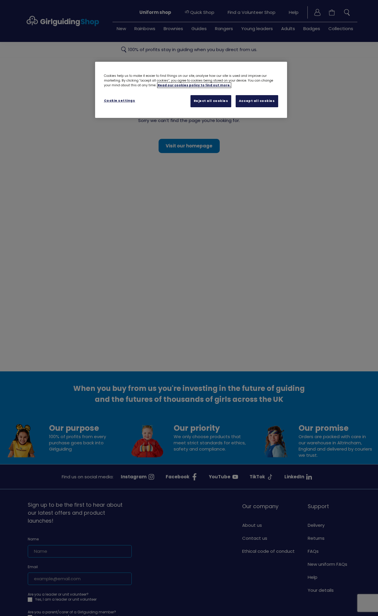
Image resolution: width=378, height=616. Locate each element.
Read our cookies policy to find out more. (194, 85)
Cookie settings (119, 100)
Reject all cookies (211, 101)
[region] (191, 90)
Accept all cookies (257, 101)
